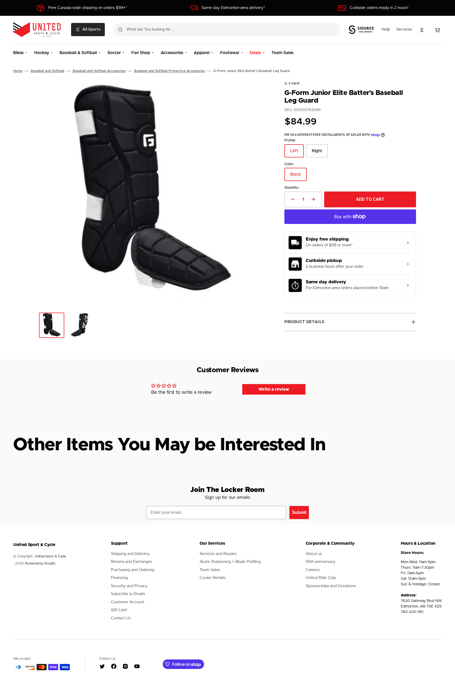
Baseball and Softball (47, 71)
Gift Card (119, 610)
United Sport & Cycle (50, 556)
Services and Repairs (218, 554)
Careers (313, 570)
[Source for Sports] (361, 29)
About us (314, 554)
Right (320, 153)
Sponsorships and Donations (331, 586)
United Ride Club (321, 578)
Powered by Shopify (40, 563)
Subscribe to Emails (128, 594)
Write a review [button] (274, 389)
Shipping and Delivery (130, 554)
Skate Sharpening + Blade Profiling (230, 562)
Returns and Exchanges (131, 562)
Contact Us (121, 618)
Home (17, 71)
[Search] (120, 29)
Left (297, 153)
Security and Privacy (129, 586)
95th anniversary (320, 562)
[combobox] (226, 29)
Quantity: (291, 188)
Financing (119, 578)
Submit (299, 512)
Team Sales (210, 570)
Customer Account (127, 602)
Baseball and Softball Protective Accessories (169, 71)
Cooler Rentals (212, 578)
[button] (422, 30)
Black (298, 177)
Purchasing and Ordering (132, 570)
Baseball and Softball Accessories (99, 71)
